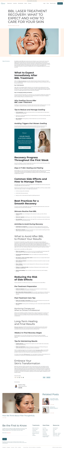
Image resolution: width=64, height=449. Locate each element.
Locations (15, 3)
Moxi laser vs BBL (39, 350)
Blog (44, 377)
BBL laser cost (27, 354)
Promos (29, 3)
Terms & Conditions (32, 447)
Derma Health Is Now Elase (32, 0)
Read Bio (20, 387)
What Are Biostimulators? (54, 407)
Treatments (9, 3)
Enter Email (6, 432)
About (25, 3)
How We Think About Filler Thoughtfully (18, 416)
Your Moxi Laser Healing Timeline (54, 399)
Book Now (60, 3)
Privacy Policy (25, 447)
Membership (20, 3)
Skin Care (48, 377)
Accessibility (38, 447)
